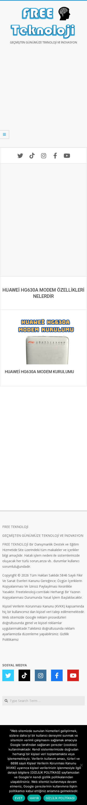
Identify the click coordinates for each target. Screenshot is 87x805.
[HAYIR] (81, 765)
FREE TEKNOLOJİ (15, 526)
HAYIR (34, 798)
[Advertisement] (43, 99)
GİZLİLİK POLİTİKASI (60, 798)
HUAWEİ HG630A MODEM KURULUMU (39, 371)
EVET (19, 798)
